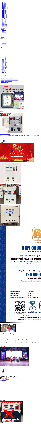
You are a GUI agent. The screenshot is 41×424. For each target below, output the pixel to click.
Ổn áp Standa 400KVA (4, 17)
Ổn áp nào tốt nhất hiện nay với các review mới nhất (5, 134)
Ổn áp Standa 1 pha (3, 140)
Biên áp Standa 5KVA (4, 19)
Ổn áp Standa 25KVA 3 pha (4, 11)
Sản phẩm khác (2, 29)
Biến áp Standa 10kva (4, 60)
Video (1, 73)
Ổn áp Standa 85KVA (4, 6)
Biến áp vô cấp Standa (4, 68)
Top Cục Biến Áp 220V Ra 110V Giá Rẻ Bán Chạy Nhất (6, 78)
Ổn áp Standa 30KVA (4, 5)
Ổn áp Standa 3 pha (3, 9)
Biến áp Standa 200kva (4, 65)
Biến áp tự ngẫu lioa (4, 71)
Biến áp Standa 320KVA (4, 66)
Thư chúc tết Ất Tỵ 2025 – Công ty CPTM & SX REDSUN (6, 81)
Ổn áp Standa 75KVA (4, 54)
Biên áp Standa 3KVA (4, 59)
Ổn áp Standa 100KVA (4, 14)
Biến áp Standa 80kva (4, 23)
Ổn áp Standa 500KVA (4, 58)
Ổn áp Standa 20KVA (4, 4)
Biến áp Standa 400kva (4, 26)
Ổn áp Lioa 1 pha (4, 72)
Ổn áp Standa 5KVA (4, 2)
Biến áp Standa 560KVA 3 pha (5, 27)
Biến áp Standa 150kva (4, 24)
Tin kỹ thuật (3, 34)
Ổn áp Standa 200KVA (4, 15)
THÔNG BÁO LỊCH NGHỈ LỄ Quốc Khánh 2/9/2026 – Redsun (6, 162)
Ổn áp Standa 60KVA (4, 13)
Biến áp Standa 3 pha (3, 18)
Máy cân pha (2, 69)
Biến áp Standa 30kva (4, 21)
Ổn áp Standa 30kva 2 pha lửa (5, 49)
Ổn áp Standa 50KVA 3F (4, 53)
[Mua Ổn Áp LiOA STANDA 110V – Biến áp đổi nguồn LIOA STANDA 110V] (10, 204)
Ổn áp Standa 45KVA (4, 12)
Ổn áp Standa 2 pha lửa (3, 141)
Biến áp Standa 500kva (4, 67)
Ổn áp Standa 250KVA (4, 56)
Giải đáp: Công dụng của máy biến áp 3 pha (5, 82)
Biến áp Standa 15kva (4, 20)
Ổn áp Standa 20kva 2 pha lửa (5, 8)
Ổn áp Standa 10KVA (4, 3)
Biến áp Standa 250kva (4, 25)
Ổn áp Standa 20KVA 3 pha (4, 51)
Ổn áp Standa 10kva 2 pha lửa (5, 7)
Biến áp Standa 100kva (4, 64)
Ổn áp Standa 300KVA (4, 16)
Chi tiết (1, 112)
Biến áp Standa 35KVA (4, 62)
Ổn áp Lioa (3, 31)
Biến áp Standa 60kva (4, 63)
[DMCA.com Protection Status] (1, 422)
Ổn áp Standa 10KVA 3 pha (4, 50)
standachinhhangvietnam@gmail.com (5, 379)
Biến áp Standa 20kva (4, 61)
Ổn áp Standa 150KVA (4, 55)
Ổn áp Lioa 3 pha (4, 32)
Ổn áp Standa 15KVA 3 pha (4, 10)
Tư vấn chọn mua (4, 75)
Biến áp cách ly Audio (3, 28)
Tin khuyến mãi (3, 74)
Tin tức (2, 33)
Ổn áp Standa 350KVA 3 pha (5, 57)
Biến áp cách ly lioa (4, 30)
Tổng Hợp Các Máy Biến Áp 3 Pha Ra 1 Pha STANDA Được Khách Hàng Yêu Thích (9, 79)
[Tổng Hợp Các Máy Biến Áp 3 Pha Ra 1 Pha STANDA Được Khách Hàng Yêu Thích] (10, 225)
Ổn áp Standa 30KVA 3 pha (4, 52)
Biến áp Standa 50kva (4, 22)
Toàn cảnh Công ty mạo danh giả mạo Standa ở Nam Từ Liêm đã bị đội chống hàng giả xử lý (9, 80)
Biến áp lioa (3, 70)
